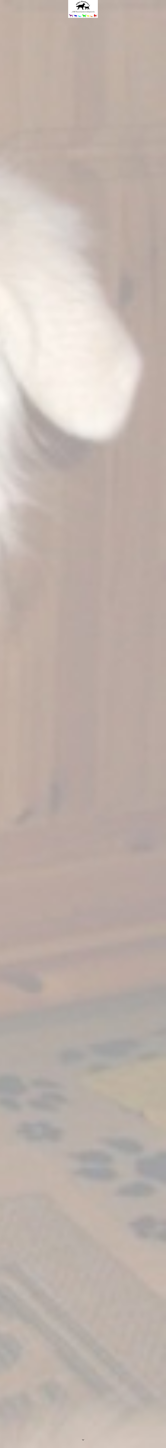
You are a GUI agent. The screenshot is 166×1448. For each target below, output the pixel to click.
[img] (83, 724)
